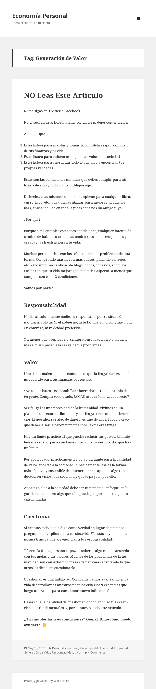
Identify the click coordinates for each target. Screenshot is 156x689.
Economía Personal (40, 16)
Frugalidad (121, 648)
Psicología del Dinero (94, 648)
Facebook (72, 111)
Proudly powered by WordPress (46, 681)
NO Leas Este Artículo (63, 95)
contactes (84, 122)
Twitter (54, 111)
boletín (60, 122)
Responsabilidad (62, 652)
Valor (78, 652)
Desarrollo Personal (65, 648)
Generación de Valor (37, 652)
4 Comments (96, 652)
